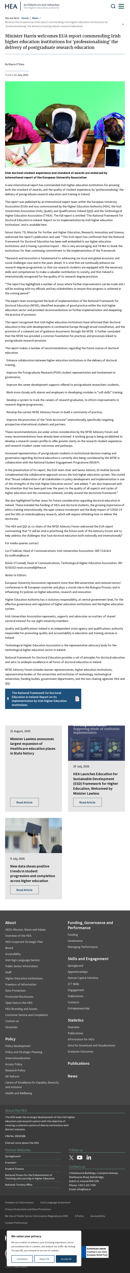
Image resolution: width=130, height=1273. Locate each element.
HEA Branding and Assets (21, 1009)
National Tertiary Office (18, 1184)
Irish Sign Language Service (22, 960)
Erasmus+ (11, 1162)
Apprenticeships (78, 972)
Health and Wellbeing (18, 1093)
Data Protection (15, 990)
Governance (75, 941)
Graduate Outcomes (80, 1051)
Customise (22, 1258)
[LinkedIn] (89, 1157)
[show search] (113, 6)
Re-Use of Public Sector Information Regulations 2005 (36, 1216)
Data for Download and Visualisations (91, 1045)
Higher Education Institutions (24, 978)
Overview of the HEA (18, 936)
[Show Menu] (121, 6)
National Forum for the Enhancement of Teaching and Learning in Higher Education (30, 1176)
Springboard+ (13, 1156)
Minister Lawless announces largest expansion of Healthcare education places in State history (32, 746)
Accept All (66, 1258)
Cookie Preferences (16, 1222)
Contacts (73, 1002)
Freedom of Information (20, 984)
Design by (16, 1266)
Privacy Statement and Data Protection (28, 1209)
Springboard (75, 966)
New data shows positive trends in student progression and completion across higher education (32, 873)
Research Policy (15, 1070)
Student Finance (14, 1168)
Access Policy (13, 1064)
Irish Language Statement (55, 1202)
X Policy (79, 1216)
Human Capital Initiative (83, 978)
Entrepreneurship (78, 1008)
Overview (73, 1027)
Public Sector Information (21, 966)
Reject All (44, 1258)
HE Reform (12, 1076)
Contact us (12, 1021)
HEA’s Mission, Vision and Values (25, 929)
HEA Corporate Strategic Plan (24, 942)
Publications (75, 996)
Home (25, 18)
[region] (44, 1248)
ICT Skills (73, 984)
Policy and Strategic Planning (23, 1052)
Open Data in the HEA (18, 1003)
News (35, 18)
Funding (73, 935)
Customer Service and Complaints (26, 1015)
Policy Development (17, 1046)
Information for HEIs (81, 1039)
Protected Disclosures (19, 997)
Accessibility (13, 954)
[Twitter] (71, 1158)
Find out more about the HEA (22, 1142)
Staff (8, 972)
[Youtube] (80, 1157)
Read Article (24, 802)
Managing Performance (83, 947)
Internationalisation (17, 1058)
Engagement (76, 990)
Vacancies (11, 1027)
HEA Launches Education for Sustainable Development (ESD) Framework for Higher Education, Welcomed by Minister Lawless (95, 783)
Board (9, 948)
